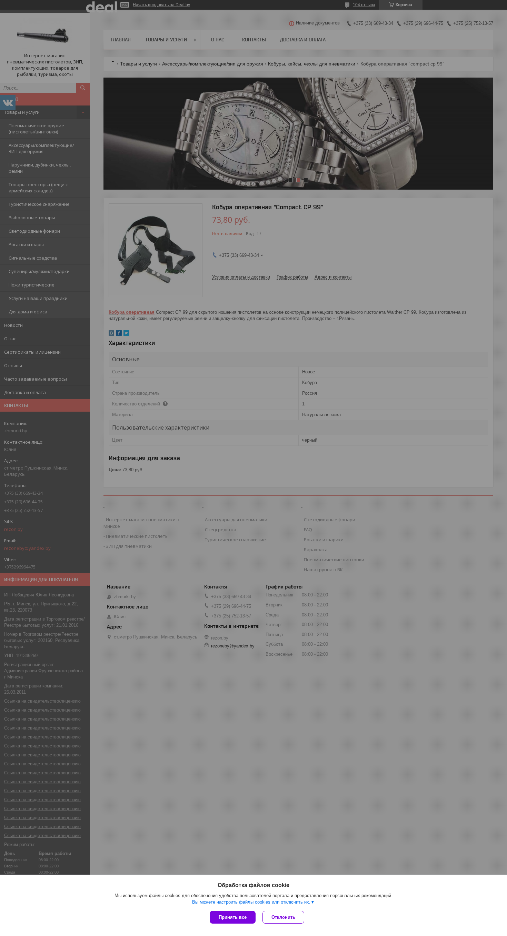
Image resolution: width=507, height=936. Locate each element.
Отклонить (283, 917)
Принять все (233, 917)
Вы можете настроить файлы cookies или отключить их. (251, 902)
